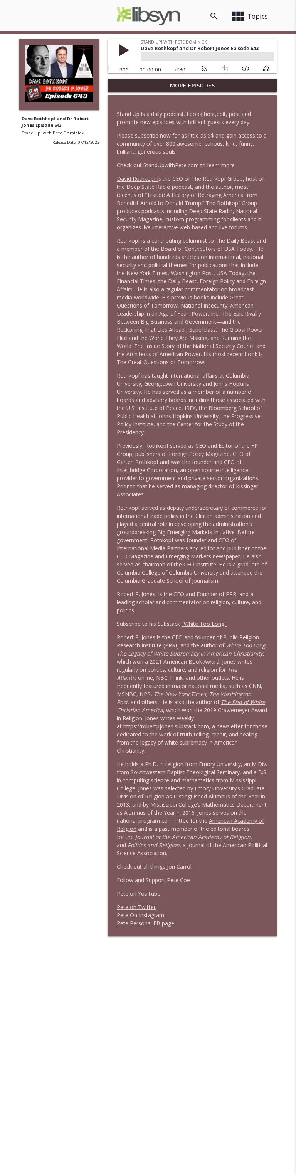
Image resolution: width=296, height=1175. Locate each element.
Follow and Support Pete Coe (153, 880)
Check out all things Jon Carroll (155, 866)
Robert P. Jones (136, 594)
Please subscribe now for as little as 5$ (165, 135)
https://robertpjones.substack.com (166, 726)
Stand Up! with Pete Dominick (53, 133)
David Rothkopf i (137, 178)
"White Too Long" (204, 623)
